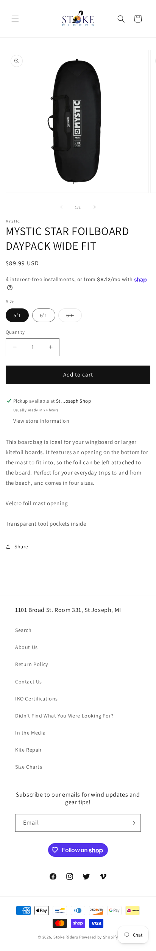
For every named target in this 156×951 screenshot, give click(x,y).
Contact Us (28, 681)
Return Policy (31, 664)
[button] (15, 19)
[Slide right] (94, 207)
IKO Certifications (36, 698)
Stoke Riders (66, 937)
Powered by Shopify (98, 937)
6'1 (43, 315)
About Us (26, 647)
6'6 (74, 316)
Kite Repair (28, 749)
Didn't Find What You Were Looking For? (64, 715)
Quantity (15, 332)
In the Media (30, 732)
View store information (41, 420)
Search (23, 630)
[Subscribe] (132, 823)
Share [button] (21, 546)
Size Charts (28, 766)
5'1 (17, 315)
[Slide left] (61, 207)
